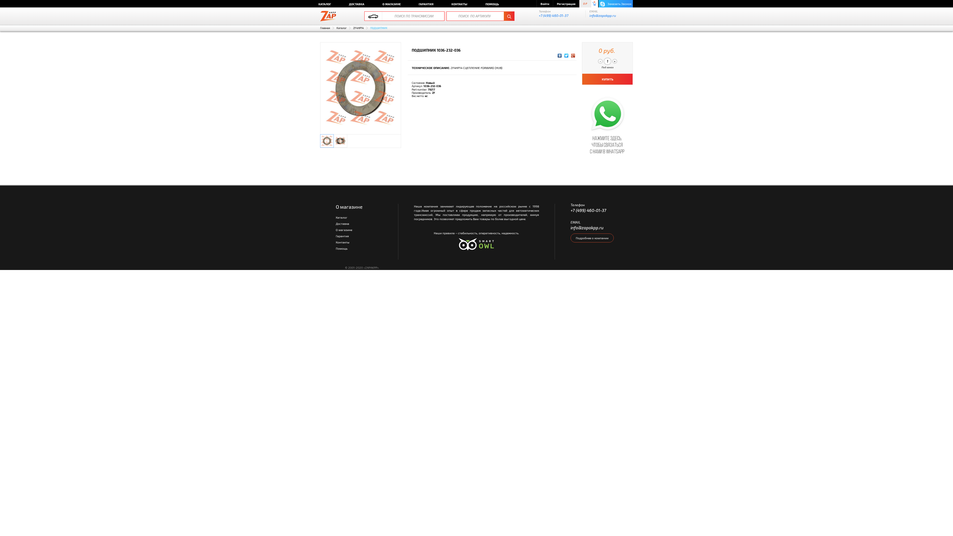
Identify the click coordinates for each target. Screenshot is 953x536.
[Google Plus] (573, 55)
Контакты (459, 4)
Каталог (324, 4)
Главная (325, 28)
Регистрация (566, 3)
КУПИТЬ (607, 79)
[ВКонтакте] (559, 55)
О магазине (391, 4)
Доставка (356, 4)
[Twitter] (566, 55)
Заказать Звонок (619, 3)
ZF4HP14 (358, 28)
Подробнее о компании (592, 238)
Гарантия (426, 4)
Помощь (492, 4)
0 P (585, 3)
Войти (545, 3)
